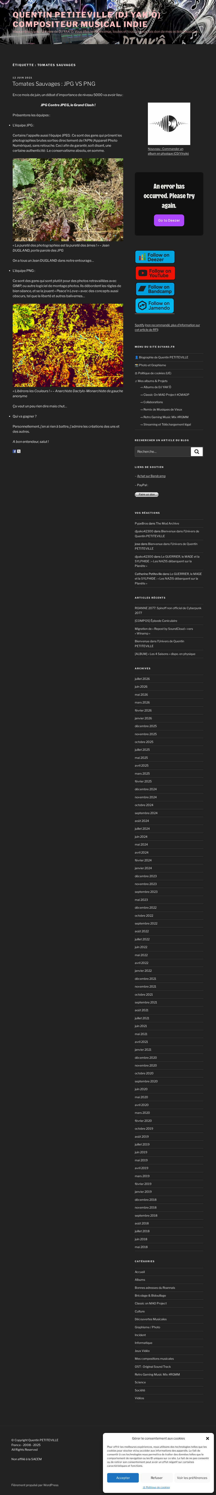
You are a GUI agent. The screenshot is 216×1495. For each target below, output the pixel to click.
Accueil (140, 1272)
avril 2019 (141, 1168)
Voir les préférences (192, 1478)
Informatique (143, 1343)
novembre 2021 (145, 986)
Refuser (157, 1478)
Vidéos (139, 1398)
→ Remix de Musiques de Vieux (161, 409)
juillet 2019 (142, 1144)
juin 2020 (141, 1089)
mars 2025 (142, 773)
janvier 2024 (143, 868)
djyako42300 (144, 531)
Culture (140, 1311)
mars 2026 (142, 702)
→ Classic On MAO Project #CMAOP (164, 394)
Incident (140, 1335)
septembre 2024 (146, 813)
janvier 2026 (143, 718)
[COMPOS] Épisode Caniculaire (156, 620)
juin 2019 (141, 1152)
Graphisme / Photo (147, 1327)
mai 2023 (141, 899)
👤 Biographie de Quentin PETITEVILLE (161, 357)
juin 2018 (141, 1239)
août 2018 (142, 1223)
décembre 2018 (146, 1199)
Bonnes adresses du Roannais (155, 1287)
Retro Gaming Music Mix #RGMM (157, 1374)
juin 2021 (141, 1026)
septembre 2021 (146, 1002)
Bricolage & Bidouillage (150, 1295)
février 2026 (143, 710)
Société (140, 1390)
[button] (207, 1438)
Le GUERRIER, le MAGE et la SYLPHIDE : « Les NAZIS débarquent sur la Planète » (167, 561)
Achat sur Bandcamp (151, 476)
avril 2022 (141, 963)
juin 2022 (141, 947)
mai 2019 (141, 1160)
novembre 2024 (146, 797)
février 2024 (143, 860)
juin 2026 (141, 686)
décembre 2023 (146, 876)
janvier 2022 (143, 970)
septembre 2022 (146, 923)
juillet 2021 (142, 1018)
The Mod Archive (167, 523)
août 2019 (142, 1136)
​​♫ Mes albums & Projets (151, 381)
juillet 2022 (142, 939)
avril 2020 (142, 1105)
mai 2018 (141, 1247)
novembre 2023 (146, 884)
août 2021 (141, 1010)
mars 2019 (142, 1176)
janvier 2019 (143, 1191)
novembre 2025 (146, 734)
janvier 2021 (143, 1049)
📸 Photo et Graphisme (150, 365)
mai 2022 (141, 955)
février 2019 (143, 1184)
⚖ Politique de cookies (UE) (153, 373)
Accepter (123, 1478)
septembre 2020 (146, 1081)
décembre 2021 (145, 978)
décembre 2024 (146, 789)
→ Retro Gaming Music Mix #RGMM (164, 417)
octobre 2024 (144, 805)
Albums (140, 1279)
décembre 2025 (146, 726)
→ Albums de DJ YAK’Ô (155, 387)
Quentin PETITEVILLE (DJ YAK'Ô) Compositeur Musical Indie (87, 19)
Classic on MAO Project (151, 1303)
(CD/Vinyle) (181, 153)
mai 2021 (141, 1034)
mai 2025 (141, 757)
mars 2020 (142, 1112)
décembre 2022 (146, 907)
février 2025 (143, 781)
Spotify (139, 325)
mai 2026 (141, 694)
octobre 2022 (144, 915)
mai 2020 (141, 1097)
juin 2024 (141, 836)
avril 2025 (141, 765)
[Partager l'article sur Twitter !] (18, 451)
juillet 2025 (142, 749)
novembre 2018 (146, 1207)
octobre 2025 (144, 742)
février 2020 (143, 1120)
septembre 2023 (146, 891)
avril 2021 (141, 1042)
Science (140, 1382)
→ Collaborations (151, 402)
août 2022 (142, 931)
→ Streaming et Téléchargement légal (165, 424)
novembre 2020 (146, 1065)
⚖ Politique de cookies (156, 1487)
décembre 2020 (146, 1057)
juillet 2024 (142, 828)
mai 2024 (141, 844)
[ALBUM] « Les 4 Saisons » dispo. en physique (165, 654)
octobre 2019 (144, 1128)
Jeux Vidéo (142, 1351)
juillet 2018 (142, 1231)
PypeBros (141, 523)
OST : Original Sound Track (153, 1366)
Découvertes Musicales (151, 1319)
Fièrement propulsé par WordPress (34, 1485)
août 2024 (142, 821)
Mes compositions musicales (154, 1358)
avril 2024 (141, 852)
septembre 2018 (146, 1215)
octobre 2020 (144, 1073)
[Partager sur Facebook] (14, 451)
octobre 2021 (144, 994)
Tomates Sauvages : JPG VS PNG (53, 83)
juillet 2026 (142, 678)
